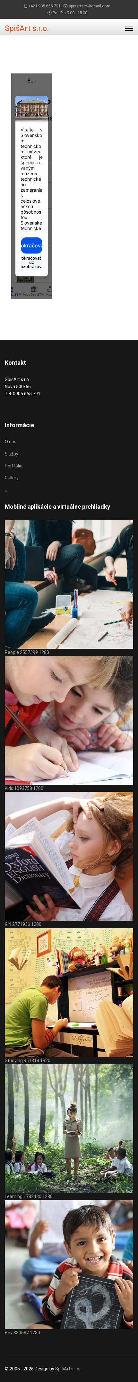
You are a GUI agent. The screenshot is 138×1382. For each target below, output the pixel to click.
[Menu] (129, 28)
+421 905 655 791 (44, 6)
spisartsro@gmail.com (89, 6)
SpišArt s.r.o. (27, 28)
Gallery (12, 477)
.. (6, 490)
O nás (10, 441)
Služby (11, 453)
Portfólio (13, 465)
